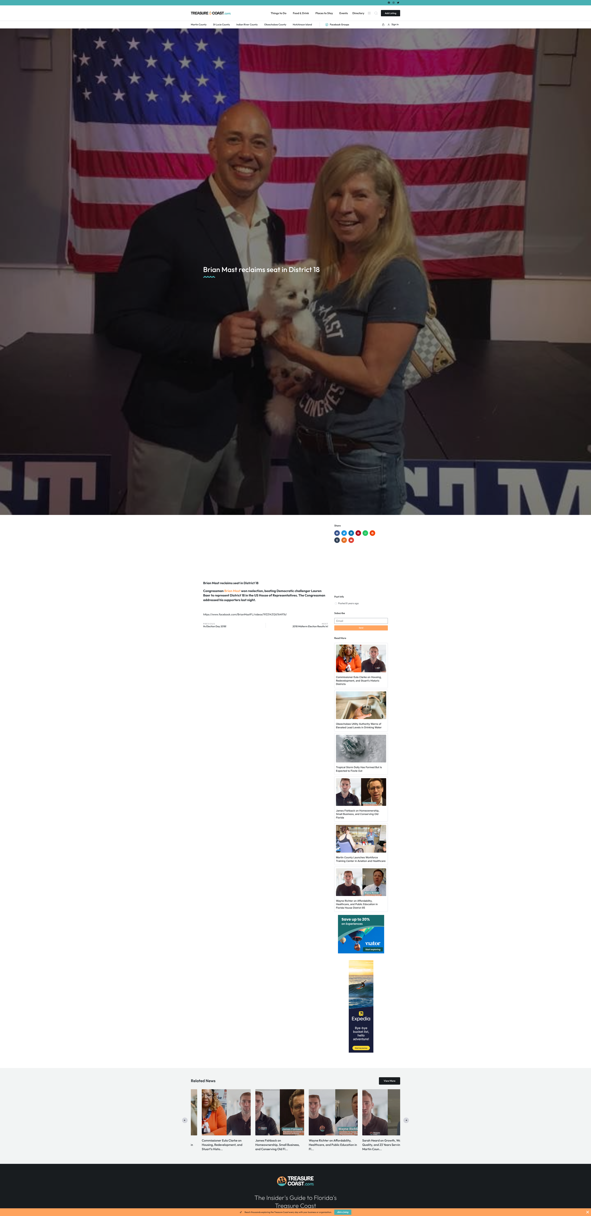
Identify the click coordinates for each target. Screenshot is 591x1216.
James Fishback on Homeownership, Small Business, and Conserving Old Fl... (373, 1145)
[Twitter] (398, 2)
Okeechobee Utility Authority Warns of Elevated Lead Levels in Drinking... (266, 1145)
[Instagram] (394, 2)
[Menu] (369, 13)
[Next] (406, 1120)
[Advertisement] (265, 548)
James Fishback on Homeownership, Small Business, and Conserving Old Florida (357, 814)
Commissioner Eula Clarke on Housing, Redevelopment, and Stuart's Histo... (318, 1145)
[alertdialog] (295, 1212)
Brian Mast (232, 591)
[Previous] (185, 1120)
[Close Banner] (587, 1212)
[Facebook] (389, 2)
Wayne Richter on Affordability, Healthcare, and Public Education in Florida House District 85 (357, 904)
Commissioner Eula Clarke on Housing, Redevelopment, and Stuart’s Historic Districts (359, 681)
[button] (383, 25)
